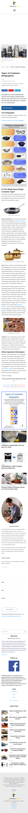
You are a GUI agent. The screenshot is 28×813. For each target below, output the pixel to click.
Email (2, 590)
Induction (4, 443)
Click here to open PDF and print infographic (13, 120)
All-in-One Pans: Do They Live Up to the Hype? (14, 744)
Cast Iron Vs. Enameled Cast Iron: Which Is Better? (14, 750)
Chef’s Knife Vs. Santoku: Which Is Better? (14, 719)
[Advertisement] (14, 28)
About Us (14, 806)
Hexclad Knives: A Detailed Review (14, 738)
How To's (4, 485)
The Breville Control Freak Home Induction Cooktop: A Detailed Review (14, 757)
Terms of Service (14, 803)
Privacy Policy (14, 805)
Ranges (3, 464)
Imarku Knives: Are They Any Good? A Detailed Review (14, 725)
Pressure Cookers (11, 485)
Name (2, 582)
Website (3, 598)
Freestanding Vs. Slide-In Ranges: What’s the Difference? (14, 765)
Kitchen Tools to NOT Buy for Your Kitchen (14, 731)
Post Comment (9, 609)
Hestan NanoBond (20, 221)
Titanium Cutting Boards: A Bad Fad (14, 712)
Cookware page (7, 368)
